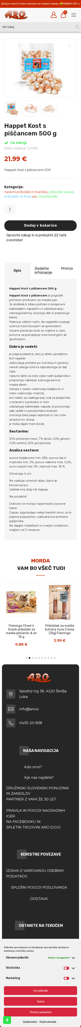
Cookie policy (30, 1021)
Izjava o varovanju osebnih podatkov (35, 873)
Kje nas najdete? (39, 777)
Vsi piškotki (40, 990)
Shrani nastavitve (40, 1012)
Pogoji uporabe (48, 1021)
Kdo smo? (33, 767)
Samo (40, 1001)
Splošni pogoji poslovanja (39, 887)
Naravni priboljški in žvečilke (26, 192)
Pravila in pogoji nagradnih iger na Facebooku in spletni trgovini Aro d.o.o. (35, 818)
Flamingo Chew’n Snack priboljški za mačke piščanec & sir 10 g (21, 631)
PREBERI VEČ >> (71, 3)
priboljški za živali (17, 196)
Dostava (39, 899)
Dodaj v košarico (40, 225)
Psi (34, 196)
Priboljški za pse (61, 192)
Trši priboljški (48, 196)
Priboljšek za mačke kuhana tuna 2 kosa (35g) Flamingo (59, 629)
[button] (69, 45)
